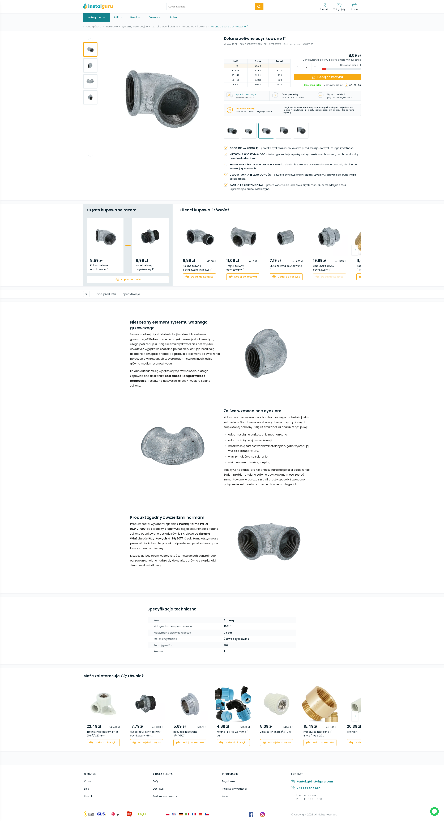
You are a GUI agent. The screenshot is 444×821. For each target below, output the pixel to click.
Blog (86, 788)
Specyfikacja (131, 294)
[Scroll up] (86, 294)
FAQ (155, 781)
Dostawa (158, 788)
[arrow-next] (355, 250)
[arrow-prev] (185, 250)
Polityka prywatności (234, 788)
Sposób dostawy (245, 94)
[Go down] (90, 156)
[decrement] (314, 66)
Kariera (226, 796)
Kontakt (88, 796)
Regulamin (228, 781)
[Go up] (90, 38)
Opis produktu (106, 294)
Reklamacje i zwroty (165, 796)
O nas (87, 781)
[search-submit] (259, 6)
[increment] (297, 66)
